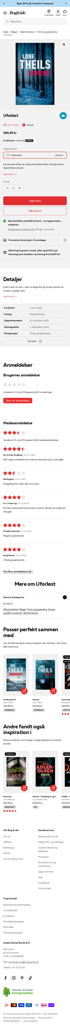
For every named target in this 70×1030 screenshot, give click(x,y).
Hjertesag (8, 847)
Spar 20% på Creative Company (35, 3)
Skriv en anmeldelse (17, 400)
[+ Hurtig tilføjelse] (24, 691)
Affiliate (7, 841)
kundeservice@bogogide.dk (23, 961)
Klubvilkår (8, 927)
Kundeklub (43, 882)
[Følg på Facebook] (5, 978)
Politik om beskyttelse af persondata (19, 1018)
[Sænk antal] (7, 188)
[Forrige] (3, 3)
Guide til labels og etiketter (47, 849)
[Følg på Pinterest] (22, 978)
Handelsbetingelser (13, 921)
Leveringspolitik (31, 1021)
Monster (7, 796)
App (40, 877)
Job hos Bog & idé (13, 858)
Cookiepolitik (10, 910)
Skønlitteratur (27, 32)
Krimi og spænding (47, 32)
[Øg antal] (19, 188)
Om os (6, 836)
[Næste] (66, 3)
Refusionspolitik (45, 1018)
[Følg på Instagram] (14, 978)
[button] (9, 810)
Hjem (5, 32)
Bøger (14, 32)
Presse (6, 853)
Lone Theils (12, 124)
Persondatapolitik (12, 932)
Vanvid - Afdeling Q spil (43, 796)
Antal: (6, 181)
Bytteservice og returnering (47, 864)
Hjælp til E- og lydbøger (51, 841)
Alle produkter (11, 609)
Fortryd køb (44, 888)
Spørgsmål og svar (48, 836)
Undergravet (9, 699)
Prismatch (43, 856)
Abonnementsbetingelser (17, 904)
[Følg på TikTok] (30, 978)
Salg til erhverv (46, 871)
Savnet (35, 699)
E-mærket (8, 916)
